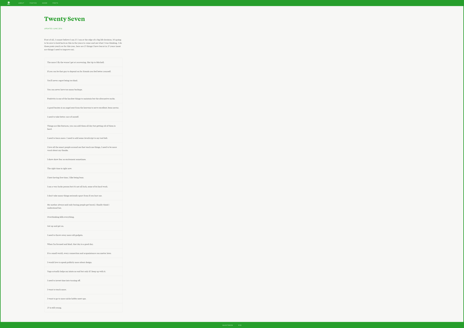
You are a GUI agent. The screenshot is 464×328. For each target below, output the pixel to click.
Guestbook (227, 325)
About (21, 3)
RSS (240, 325)
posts (55, 3)
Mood (44, 3)
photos (33, 3)
